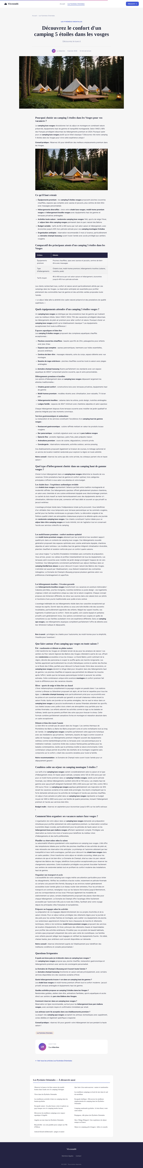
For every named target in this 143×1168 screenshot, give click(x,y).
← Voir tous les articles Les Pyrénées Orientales (53, 1061)
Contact (78, 1156)
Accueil (62, 4)
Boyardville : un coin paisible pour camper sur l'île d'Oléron (50, 1126)
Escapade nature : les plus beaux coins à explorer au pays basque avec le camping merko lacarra (51, 1107)
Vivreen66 (11, 3)
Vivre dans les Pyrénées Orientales (45, 1094)
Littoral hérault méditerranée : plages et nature (49, 1132)
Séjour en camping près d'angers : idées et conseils (91, 1127)
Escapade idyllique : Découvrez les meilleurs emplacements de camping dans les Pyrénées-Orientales (89, 1101)
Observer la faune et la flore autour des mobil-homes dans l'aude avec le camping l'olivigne (49, 1088)
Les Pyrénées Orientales (76, 4)
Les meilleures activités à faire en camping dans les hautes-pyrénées (51, 1100)
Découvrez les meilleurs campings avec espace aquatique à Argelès (49, 1114)
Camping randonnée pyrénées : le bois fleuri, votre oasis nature (91, 1109)
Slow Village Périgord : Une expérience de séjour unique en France (90, 1121)
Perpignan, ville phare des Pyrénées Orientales (89, 1115)
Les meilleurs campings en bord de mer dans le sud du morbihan (91, 1093)
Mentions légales (67, 1156)
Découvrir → (132, 4)
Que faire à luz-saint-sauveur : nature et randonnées (91, 1087)
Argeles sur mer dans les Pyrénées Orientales (49, 1120)
